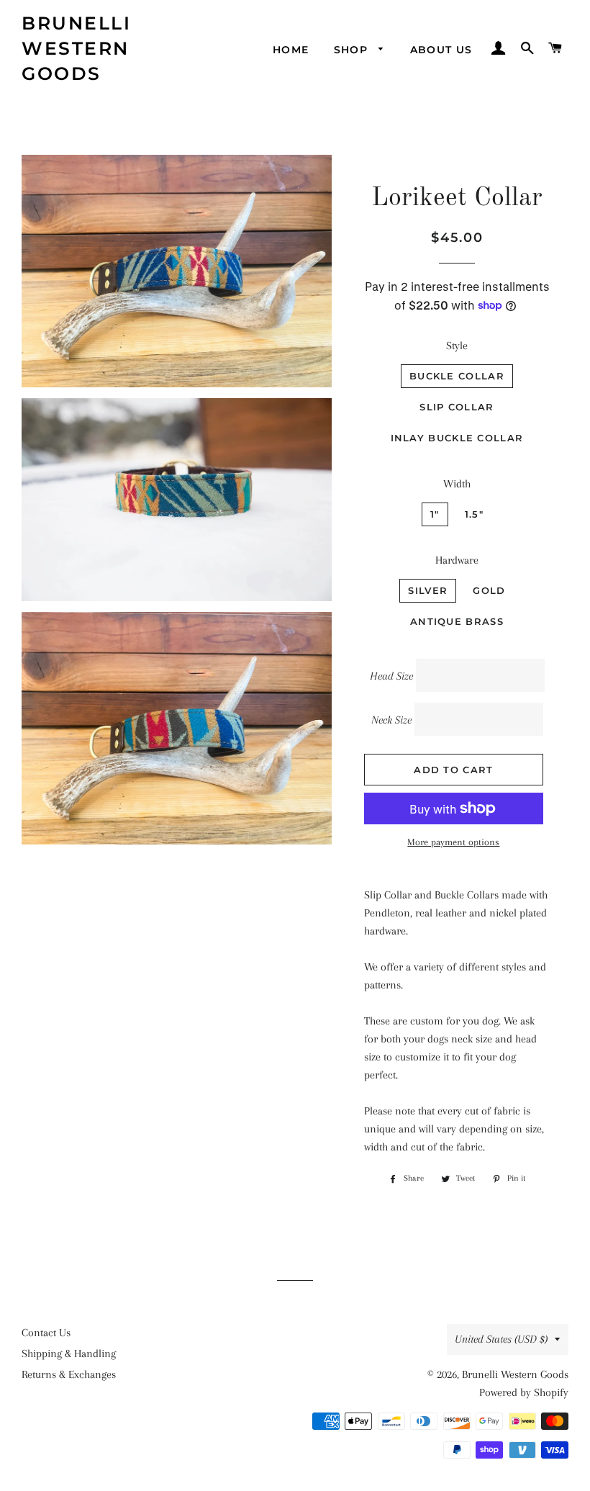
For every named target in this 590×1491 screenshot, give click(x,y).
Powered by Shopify (523, 1392)
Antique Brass (457, 621)
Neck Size (391, 719)
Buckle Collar (456, 376)
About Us (441, 49)
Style (457, 345)
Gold (489, 590)
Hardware (456, 560)
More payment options (453, 842)
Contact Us (46, 1332)
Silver (428, 590)
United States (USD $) (501, 1339)
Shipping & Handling (69, 1353)
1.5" (474, 514)
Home (291, 49)
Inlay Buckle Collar (457, 437)
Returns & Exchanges (69, 1374)
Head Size (391, 676)
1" (435, 514)
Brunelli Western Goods (76, 48)
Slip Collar (456, 407)
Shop (353, 49)
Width (457, 483)
